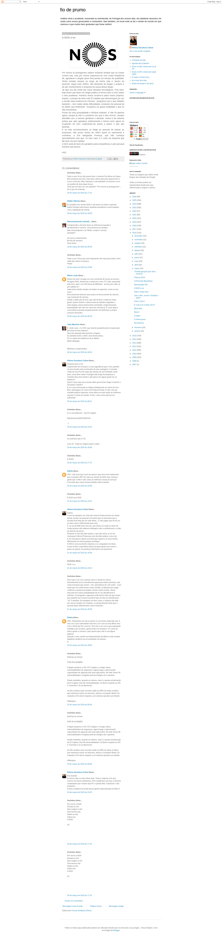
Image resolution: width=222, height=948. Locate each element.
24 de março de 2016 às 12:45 (79, 792)
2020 (134, 218)
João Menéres (73, 324)
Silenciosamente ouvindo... (79, 222)
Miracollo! (138, 308)
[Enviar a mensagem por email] (108, 159)
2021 (134, 215)
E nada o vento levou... (141, 77)
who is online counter (132, 166)
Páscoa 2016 (139, 277)
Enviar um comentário (74, 901)
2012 (134, 346)
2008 (134, 361)
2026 (134, 197)
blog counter (136, 166)
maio (136, 261)
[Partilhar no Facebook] (115, 159)
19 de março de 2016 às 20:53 (79, 247)
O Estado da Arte (139, 60)
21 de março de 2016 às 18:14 (79, 568)
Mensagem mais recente (73, 906)
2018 (134, 226)
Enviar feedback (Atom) (81, 911)
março (137, 268)
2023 (134, 207)
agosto (137, 250)
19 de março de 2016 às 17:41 (79, 193)
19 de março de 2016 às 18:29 (79, 213)
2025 (134, 200)
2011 (134, 350)
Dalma (70, 471)
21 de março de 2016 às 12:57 (79, 501)
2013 (134, 343)
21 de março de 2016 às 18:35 (79, 609)
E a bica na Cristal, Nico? (144, 305)
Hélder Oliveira (73, 201)
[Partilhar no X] (112, 159)
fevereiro (138, 327)
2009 (134, 357)
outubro (137, 243)
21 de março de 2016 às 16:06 (79, 553)
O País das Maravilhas (143, 281)
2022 (134, 211)
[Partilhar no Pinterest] (117, 159)
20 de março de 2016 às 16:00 (79, 447)
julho (136, 254)
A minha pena (139, 319)
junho (137, 258)
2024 (134, 204)
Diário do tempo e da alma (142, 84)
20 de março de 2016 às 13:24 (79, 427)
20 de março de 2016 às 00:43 (79, 352)
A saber (137, 316)
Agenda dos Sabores (140, 63)
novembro (138, 240)
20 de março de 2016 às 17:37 (79, 463)
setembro (138, 247)
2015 (134, 336)
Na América (139, 323)
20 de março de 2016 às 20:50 (79, 486)
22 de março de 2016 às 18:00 (79, 645)
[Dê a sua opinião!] (110, 159)
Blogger (116, 930)
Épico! (136, 312)
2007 (134, 364)
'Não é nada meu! (141, 292)
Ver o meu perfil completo (140, 51)
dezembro (138, 236)
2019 (134, 222)
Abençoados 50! (141, 285)
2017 (134, 229)
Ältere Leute (72, 275)
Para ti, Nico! (139, 301)
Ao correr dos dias (139, 80)
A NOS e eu (139, 288)
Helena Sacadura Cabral (77, 361)
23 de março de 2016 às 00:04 (79, 705)
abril (136, 265)
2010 (134, 354)
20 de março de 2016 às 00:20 (79, 316)
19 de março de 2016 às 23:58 (79, 267)
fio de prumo (73, 9)
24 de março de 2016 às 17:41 (79, 844)
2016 (134, 233)
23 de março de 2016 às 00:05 (79, 764)
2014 (134, 339)
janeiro (137, 331)
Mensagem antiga (116, 906)
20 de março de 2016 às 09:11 (79, 401)
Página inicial (95, 906)
